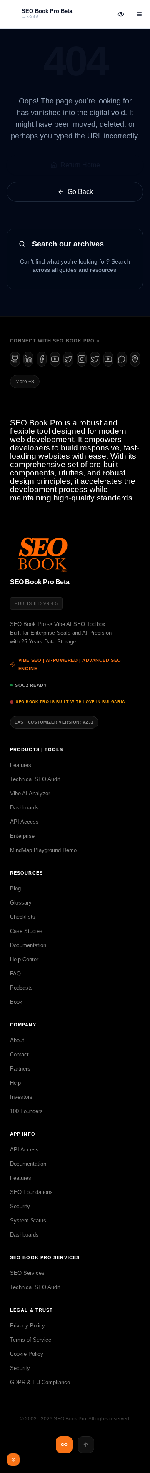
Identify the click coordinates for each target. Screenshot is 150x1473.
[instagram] (82, 359)
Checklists (22, 917)
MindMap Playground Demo (43, 850)
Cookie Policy (26, 1354)
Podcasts (21, 988)
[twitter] (95, 359)
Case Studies (26, 931)
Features (20, 765)
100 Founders (26, 1111)
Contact (19, 1054)
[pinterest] (135, 359)
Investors (21, 1097)
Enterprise (22, 836)
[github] (15, 359)
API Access (24, 822)
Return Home (80, 164)
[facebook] (42, 359)
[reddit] (122, 359)
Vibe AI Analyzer (30, 793)
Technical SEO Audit (35, 779)
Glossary (21, 903)
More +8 (24, 382)
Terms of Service (30, 1340)
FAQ (15, 973)
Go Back (80, 191)
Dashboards (24, 807)
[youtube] (55, 359)
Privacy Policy (27, 1325)
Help (15, 1083)
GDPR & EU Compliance (40, 1382)
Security (20, 1206)
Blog (15, 888)
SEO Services (27, 1273)
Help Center (24, 959)
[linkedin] (28, 359)
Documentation (28, 945)
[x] (68, 359)
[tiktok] (108, 359)
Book (16, 1002)
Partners (20, 1069)
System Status (28, 1220)
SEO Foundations (31, 1192)
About (17, 1040)
